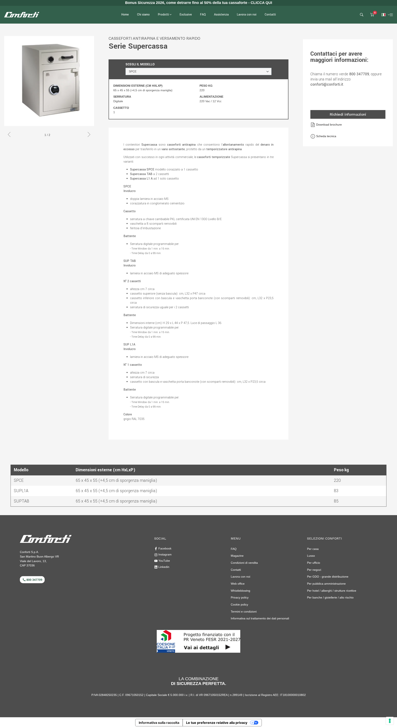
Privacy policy (240, 597)
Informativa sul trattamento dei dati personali (260, 618)
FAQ (234, 548)
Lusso (311, 555)
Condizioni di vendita (244, 562)
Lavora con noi (240, 576)
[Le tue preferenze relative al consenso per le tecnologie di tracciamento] (390, 721)
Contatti (236, 569)
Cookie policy (239, 604)
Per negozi (314, 569)
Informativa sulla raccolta (159, 723)
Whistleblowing (240, 590)
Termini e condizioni (244, 611)
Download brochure (328, 124)
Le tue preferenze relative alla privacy (216, 723)
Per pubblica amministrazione (326, 583)
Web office (238, 583)
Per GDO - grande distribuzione (327, 576)
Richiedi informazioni (348, 114)
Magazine (237, 555)
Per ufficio (313, 562)
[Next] (87, 135)
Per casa (313, 548)
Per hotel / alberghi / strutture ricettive (331, 590)
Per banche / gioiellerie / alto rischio (330, 597)
